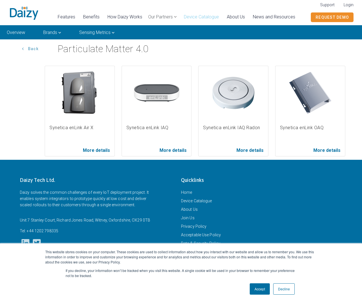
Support (327, 5)
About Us (189, 209)
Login (349, 5)
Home (186, 192)
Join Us (188, 218)
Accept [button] (260, 288)
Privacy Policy (193, 226)
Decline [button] (284, 288)
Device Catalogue (196, 201)
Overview (16, 32)
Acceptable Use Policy (201, 235)
